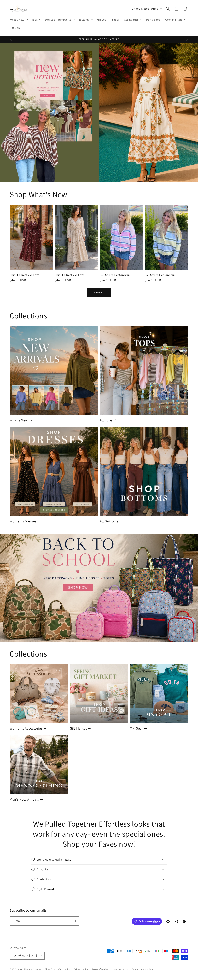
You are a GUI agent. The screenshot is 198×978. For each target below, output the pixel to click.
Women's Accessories (26, 728)
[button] (18, 20)
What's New (19, 420)
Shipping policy (120, 969)
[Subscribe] (75, 921)
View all (99, 292)
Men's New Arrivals (24, 799)
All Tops (106, 420)
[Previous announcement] (11, 39)
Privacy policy (81, 969)
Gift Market (78, 728)
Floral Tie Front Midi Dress (24, 275)
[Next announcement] (187, 39)
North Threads (25, 969)
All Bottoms (109, 521)
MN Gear (136, 728)
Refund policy (63, 969)
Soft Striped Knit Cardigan (115, 275)
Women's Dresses (23, 521)
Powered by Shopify (43, 969)
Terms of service (100, 969)
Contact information (142, 969)
